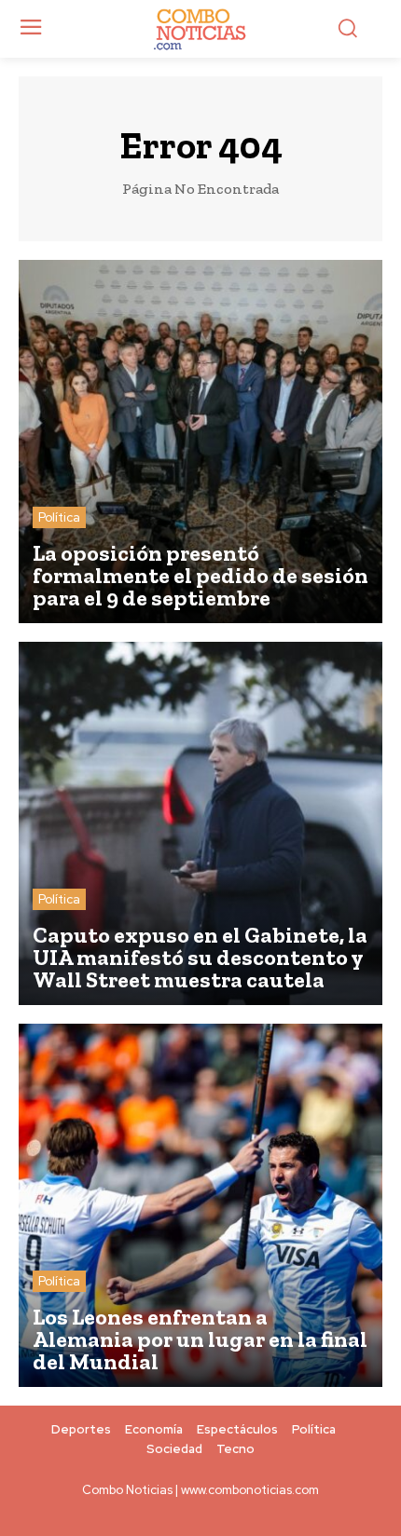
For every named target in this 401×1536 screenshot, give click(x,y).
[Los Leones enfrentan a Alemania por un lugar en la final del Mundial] (200, 1205)
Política (59, 517)
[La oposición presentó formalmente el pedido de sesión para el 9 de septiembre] (200, 441)
